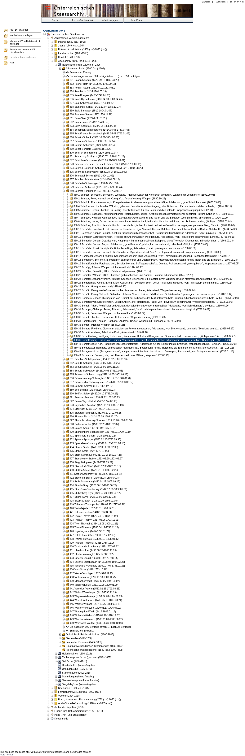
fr (238, 2)
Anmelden (220, 2)
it (240, 2)
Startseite (206, 2)
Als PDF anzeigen (19, 29)
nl (243, 2)
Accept (9, 754)
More (2, 754)
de (231, 2)
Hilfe (12, 62)
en (235, 2)
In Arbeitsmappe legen (21, 35)
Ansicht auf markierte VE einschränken (22, 51)
